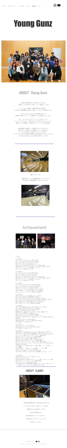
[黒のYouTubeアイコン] (36, 442)
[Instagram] (55, 5)
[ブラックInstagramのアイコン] (39, 442)
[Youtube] (59, 5)
